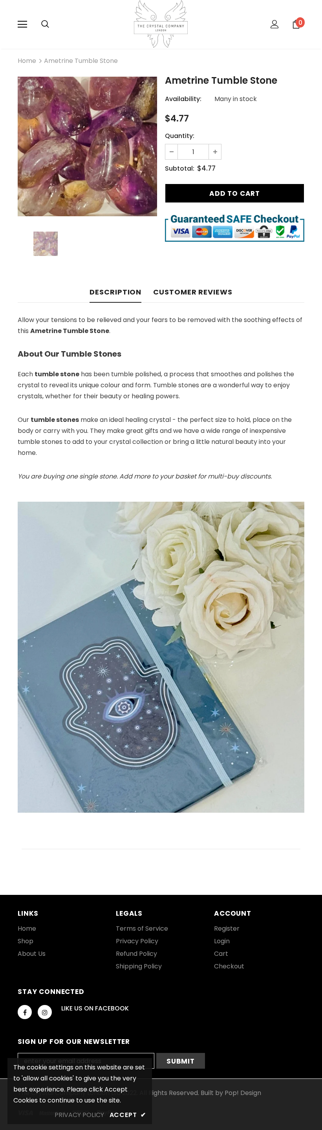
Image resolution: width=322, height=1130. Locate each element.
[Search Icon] (45, 24)
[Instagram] (45, 1012)
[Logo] (161, 24)
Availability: (183, 98)
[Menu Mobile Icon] (22, 24)
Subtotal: (179, 168)
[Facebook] (25, 1012)
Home (27, 60)
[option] (87, 146)
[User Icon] (275, 24)
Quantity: (179, 135)
